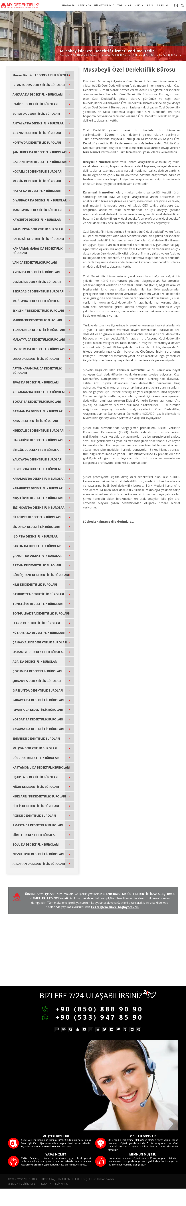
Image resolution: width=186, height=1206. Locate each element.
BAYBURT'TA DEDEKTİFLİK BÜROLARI (38, 594)
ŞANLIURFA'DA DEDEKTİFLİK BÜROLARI (40, 152)
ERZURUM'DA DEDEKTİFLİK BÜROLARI (39, 349)
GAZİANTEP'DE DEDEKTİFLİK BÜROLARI (40, 162)
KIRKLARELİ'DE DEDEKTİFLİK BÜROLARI (39, 796)
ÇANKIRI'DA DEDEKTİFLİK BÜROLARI (37, 556)
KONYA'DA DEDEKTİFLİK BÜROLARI (37, 143)
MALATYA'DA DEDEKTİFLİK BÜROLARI (39, 340)
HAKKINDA (84, 5)
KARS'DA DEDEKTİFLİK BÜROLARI (35, 421)
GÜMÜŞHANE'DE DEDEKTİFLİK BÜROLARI (41, 575)
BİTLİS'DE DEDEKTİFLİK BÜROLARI (36, 806)
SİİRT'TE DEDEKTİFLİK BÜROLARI (35, 835)
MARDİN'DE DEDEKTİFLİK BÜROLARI (37, 320)
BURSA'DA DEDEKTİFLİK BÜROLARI (36, 114)
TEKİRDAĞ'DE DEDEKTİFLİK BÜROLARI (38, 291)
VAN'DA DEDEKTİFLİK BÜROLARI (35, 262)
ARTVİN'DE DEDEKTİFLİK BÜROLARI (37, 565)
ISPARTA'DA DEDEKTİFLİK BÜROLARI (38, 710)
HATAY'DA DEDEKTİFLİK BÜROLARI (37, 191)
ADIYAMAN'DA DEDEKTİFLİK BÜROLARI (39, 392)
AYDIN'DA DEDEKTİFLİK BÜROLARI (36, 272)
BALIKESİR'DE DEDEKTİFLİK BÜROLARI (38, 239)
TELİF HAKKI (60, 1183)
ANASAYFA (68, 5)
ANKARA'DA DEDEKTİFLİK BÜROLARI (38, 94)
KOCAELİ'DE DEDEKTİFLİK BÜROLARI (37, 171)
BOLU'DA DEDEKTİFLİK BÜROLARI (36, 845)
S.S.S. (150, 5)
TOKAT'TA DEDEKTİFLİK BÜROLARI (37, 402)
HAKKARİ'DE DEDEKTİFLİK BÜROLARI (38, 440)
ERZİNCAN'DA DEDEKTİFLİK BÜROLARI (39, 508)
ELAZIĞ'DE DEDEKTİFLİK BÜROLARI (36, 623)
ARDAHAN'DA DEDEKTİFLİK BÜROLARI (39, 864)
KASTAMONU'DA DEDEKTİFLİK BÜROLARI (41, 767)
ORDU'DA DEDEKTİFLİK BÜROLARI (36, 359)
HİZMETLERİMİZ (104, 5)
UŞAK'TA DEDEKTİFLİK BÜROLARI (35, 777)
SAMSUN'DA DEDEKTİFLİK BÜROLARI (38, 229)
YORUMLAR (124, 5)
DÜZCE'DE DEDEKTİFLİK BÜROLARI (36, 758)
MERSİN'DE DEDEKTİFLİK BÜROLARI (37, 181)
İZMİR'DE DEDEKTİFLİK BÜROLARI (35, 104)
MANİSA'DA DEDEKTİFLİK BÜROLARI (37, 210)
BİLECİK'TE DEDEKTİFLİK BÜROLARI (37, 517)
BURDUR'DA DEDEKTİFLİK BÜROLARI (37, 469)
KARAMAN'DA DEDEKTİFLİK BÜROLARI (39, 479)
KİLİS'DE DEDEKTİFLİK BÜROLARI (35, 585)
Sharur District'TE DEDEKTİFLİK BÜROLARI (42, 75)
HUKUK (139, 5)
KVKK (44, 1183)
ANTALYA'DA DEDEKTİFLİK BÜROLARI (38, 123)
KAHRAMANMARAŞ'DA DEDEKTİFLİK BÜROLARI (37, 251)
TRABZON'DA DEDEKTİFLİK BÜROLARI (39, 330)
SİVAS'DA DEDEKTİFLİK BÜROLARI (36, 382)
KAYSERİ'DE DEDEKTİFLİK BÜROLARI (37, 220)
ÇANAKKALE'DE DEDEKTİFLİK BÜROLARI (40, 642)
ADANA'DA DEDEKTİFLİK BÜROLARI (37, 133)
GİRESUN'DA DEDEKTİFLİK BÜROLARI (38, 690)
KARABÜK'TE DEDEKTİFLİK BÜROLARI (38, 488)
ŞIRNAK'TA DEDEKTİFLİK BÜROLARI (37, 681)
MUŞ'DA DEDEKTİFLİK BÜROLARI (35, 748)
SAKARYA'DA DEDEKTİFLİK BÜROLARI (38, 700)
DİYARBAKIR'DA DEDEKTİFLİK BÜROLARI (40, 200)
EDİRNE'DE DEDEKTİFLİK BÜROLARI (36, 739)
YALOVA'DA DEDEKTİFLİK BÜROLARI (37, 459)
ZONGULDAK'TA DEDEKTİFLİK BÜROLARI (41, 613)
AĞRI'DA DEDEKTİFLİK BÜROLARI (35, 662)
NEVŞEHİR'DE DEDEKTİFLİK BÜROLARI (38, 854)
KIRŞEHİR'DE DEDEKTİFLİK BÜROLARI (38, 498)
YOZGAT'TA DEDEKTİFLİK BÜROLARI (38, 719)
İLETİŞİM (162, 5)
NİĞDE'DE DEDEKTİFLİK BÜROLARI (36, 787)
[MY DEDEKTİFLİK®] (20, 5)
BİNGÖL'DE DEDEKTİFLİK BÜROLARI (37, 450)
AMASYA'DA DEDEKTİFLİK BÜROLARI (38, 825)
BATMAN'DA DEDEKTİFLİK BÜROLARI (38, 411)
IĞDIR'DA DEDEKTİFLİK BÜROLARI (35, 536)
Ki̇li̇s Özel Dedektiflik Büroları (116, 55)
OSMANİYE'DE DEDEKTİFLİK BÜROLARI (39, 652)
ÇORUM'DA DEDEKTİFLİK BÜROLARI (37, 671)
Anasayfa (64, 55)
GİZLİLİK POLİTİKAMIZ (21, 1183)
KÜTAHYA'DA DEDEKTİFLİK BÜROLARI (39, 633)
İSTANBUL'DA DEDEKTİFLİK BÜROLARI (39, 85)
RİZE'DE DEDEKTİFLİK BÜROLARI (34, 816)
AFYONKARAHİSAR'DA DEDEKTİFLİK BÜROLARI (37, 370)
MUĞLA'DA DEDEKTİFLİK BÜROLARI (37, 301)
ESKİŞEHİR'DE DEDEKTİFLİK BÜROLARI (38, 311)
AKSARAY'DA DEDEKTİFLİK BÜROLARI (38, 729)
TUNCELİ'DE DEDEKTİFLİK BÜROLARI (38, 604)
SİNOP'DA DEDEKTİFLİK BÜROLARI (36, 527)
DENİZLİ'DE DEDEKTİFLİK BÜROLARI (37, 282)
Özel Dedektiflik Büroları (85, 55)
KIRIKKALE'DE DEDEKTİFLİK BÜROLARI (38, 431)
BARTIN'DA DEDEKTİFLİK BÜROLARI (37, 546)
